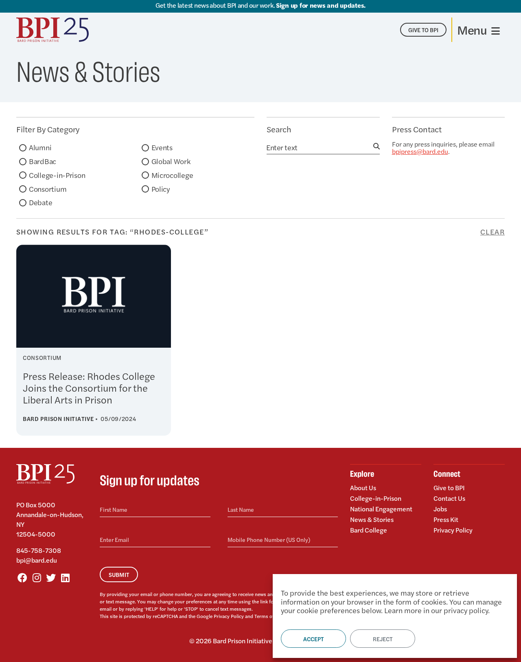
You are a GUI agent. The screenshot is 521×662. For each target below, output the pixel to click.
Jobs (440, 508)
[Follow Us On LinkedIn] (65, 577)
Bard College (368, 529)
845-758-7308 (38, 550)
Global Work (170, 161)
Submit (119, 574)
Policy (160, 189)
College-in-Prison (57, 175)
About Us (363, 488)
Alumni (40, 147)
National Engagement (381, 508)
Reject (382, 639)
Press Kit (445, 519)
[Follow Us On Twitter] (51, 577)
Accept (313, 639)
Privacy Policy (229, 616)
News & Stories (372, 519)
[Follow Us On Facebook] (22, 577)
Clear (492, 232)
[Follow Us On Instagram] (37, 577)
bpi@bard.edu (36, 560)
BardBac (42, 161)
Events (162, 147)
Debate (40, 202)
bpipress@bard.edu (420, 151)
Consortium (47, 189)
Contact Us (449, 498)
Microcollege (172, 175)
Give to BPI (449, 488)
